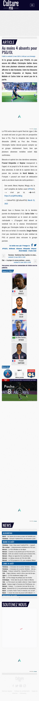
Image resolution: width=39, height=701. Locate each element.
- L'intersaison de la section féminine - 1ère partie (19, 569)
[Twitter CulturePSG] (16, 686)
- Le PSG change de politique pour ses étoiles (17, 578)
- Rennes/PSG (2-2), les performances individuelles (19, 588)
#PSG (30, 189)
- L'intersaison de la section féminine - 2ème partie (20, 567)
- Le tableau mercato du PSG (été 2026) (16, 558)
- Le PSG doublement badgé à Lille (14, 575)
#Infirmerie (12, 249)
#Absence (19, 249)
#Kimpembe (26, 249)
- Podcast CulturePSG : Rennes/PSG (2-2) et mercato (20, 571)
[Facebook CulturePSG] (13, 686)
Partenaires (23, 693)
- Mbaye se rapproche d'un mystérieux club (17, 556)
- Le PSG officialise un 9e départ (14, 549)
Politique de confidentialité (22, 691)
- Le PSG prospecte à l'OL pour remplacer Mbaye (19, 560)
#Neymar (33, 249)
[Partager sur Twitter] (35, 246)
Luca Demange (31, 56)
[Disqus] (19, 424)
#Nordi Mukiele (23, 251)
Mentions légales (7, 691)
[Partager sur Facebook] (32, 246)
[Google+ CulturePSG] (20, 686)
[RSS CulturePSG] (25, 686)
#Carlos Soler (32, 251)
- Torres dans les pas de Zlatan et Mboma (18, 580)
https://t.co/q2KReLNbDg (13, 195)
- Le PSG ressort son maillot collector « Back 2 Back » (19, 582)
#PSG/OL (5, 249)
